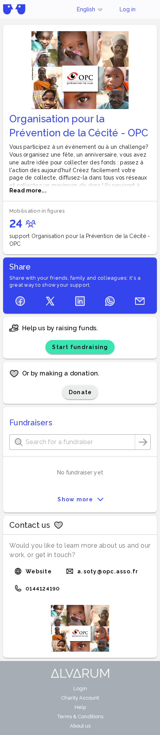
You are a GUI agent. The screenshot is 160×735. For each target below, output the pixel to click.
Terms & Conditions (80, 716)
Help (80, 707)
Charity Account (80, 698)
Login (80, 688)
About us (80, 726)
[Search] (143, 442)
